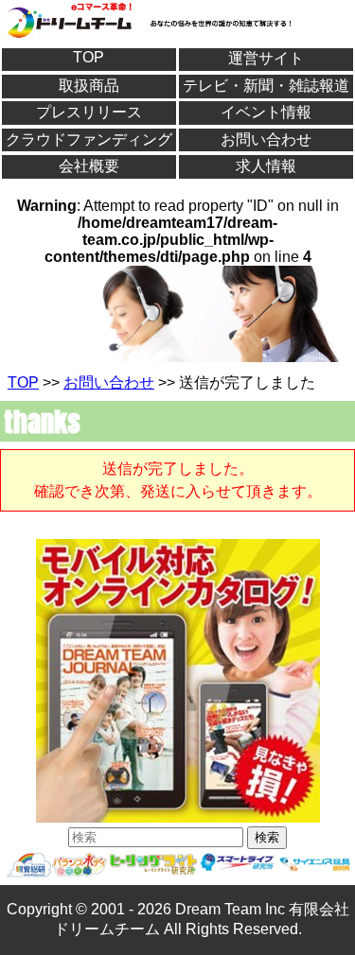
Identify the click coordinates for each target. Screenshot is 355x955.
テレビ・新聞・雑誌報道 (266, 86)
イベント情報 (266, 112)
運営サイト (266, 58)
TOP (88, 57)
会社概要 (89, 166)
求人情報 (266, 166)
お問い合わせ (266, 139)
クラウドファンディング (89, 139)
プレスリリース (89, 112)
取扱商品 (89, 86)
